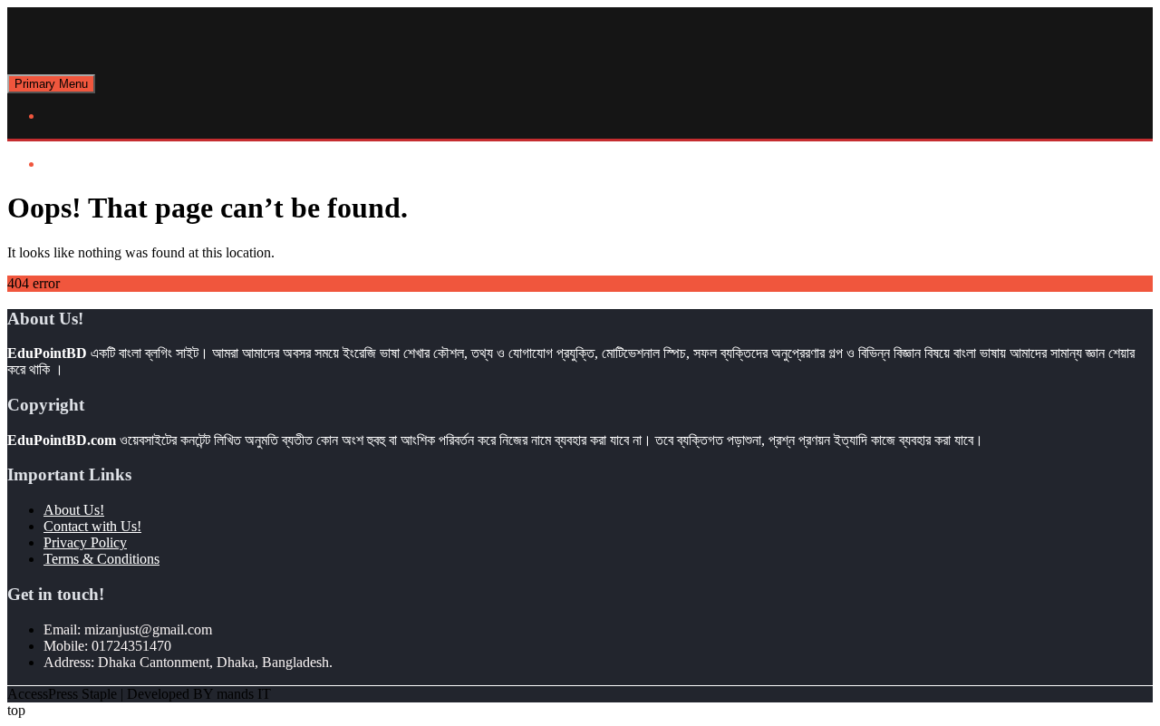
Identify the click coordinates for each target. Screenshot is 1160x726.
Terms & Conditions (102, 558)
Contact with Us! (92, 526)
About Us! (74, 510)
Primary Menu (51, 84)
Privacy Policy (85, 542)
